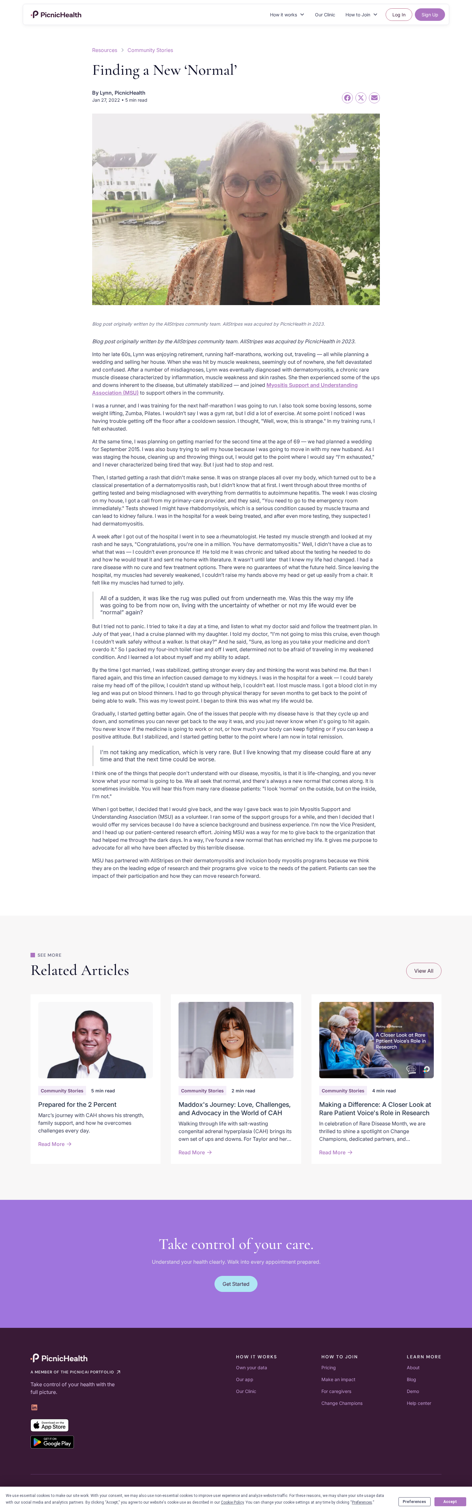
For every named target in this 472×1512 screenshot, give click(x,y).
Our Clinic (325, 14)
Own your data (251, 1367)
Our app (244, 1379)
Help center (419, 1403)
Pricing (328, 1367)
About (413, 1367)
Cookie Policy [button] (232, 1502)
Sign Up (430, 14)
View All (423, 971)
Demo (413, 1391)
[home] (56, 14)
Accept (450, 1501)
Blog (411, 1379)
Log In (399, 14)
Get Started (236, 1284)
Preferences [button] (362, 1502)
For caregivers (336, 1391)
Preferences (414, 1501)
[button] (287, 15)
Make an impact (338, 1379)
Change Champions (342, 1403)
